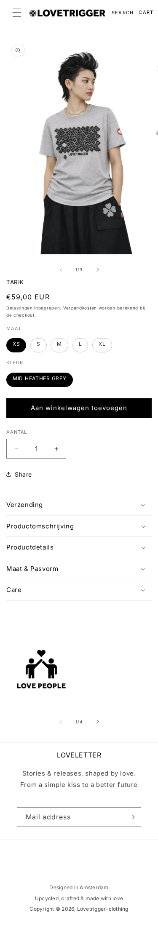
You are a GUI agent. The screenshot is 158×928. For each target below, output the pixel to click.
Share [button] (23, 474)
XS (16, 344)
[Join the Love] (131, 817)
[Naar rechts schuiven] (97, 270)
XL (102, 344)
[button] (17, 12)
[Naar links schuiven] (60, 270)
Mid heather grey (40, 378)
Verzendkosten (80, 307)
